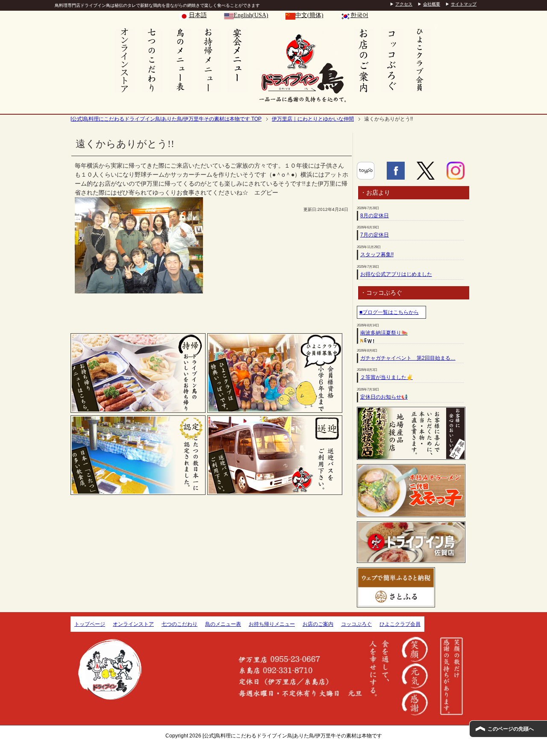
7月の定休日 (374, 235)
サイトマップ (463, 4)
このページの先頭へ (511, 729)
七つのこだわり (179, 624)
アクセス (403, 4)
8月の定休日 (374, 216)
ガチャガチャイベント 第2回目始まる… (408, 358)
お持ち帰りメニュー (272, 624)
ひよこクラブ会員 (400, 624)
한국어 (359, 15)
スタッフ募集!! (377, 255)
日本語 (198, 15)
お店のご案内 (318, 624)
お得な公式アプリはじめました (396, 274)
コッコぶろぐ (356, 624)
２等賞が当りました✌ (386, 377)
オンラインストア (133, 624)
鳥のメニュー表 (223, 624)
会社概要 (431, 4)
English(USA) (251, 15)
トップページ (89, 624)
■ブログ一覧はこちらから (389, 312)
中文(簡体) (309, 15)
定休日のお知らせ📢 (384, 397)
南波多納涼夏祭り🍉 (384, 333)
